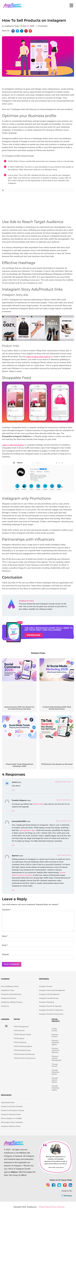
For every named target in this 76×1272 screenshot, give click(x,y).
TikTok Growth (19, 1030)
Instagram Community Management (52, 990)
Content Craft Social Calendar (12, 1106)
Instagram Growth (45, 986)
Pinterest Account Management (56, 1058)
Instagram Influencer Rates (10, 1126)
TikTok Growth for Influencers (24, 1054)
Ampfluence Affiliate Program (12, 1002)
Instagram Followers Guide (11, 1114)
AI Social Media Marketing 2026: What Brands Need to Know (57, 708)
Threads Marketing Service (55, 1072)
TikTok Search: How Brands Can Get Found (56, 764)
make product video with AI (38, 356)
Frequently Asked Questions (11, 994)
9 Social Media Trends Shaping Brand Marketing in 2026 (19, 765)
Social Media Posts (8, 1102)
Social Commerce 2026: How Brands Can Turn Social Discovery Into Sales (19, 708)
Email (5, 945)
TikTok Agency (19, 1038)
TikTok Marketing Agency (23, 1046)
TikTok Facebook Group (22, 1050)
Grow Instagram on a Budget (11, 1118)
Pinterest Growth (55, 1036)
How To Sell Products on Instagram (34, 20)
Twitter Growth (54, 1030)
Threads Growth (55, 1065)
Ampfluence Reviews (8, 998)
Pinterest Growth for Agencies (56, 1050)
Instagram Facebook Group (48, 998)
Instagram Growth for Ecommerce (51, 1014)
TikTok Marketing (20, 1042)
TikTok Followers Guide (22, 1034)
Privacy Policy (44, 1207)
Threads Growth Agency (55, 1080)
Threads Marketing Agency (55, 1088)
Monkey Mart (38, 804)
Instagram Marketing (46, 1002)
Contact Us (5, 1006)
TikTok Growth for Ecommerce (25, 1058)
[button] (49, 5)
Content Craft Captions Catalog (12, 1110)
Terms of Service (58, 1207)
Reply (13, 790)
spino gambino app (27, 830)
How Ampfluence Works (10, 986)
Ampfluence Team (7, 990)
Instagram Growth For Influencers (51, 1010)
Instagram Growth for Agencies (50, 1006)
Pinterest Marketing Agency (55, 1042)
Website (5, 954)
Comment (6, 910)
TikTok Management (21, 1027)
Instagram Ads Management (49, 994)
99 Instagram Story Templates (12, 1122)
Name (5, 936)
